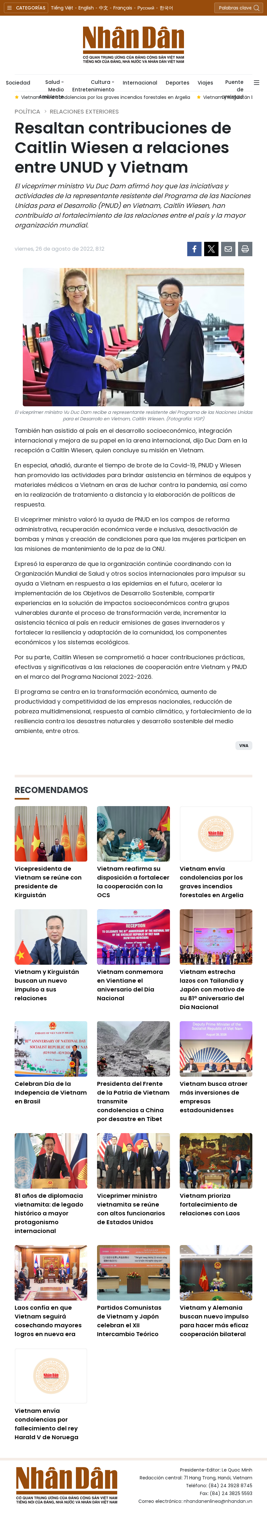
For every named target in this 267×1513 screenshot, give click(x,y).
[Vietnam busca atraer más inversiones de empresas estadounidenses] (216, 1049)
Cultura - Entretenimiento (93, 85)
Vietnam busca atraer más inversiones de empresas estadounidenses (213, 1097)
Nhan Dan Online (133, 45)
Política (27, 111)
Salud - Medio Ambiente (51, 85)
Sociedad (18, 82)
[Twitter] (211, 249)
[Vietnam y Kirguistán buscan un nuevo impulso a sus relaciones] (51, 937)
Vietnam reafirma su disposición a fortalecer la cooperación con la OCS (133, 882)
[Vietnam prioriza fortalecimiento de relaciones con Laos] (216, 1161)
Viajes (205, 82)
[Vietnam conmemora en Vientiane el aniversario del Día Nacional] (133, 937)
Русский (145, 8)
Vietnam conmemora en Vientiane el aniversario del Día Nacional (130, 985)
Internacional (140, 82)
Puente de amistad (232, 85)
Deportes (177, 82)
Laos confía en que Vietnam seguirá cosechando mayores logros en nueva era (48, 1320)
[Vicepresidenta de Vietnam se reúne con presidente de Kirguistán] (51, 834)
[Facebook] (194, 249)
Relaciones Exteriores (84, 111)
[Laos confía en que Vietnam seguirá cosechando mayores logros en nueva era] (51, 1273)
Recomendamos (51, 790)
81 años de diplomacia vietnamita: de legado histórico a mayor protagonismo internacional (49, 1213)
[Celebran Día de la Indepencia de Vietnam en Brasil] (51, 1049)
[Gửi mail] (228, 249)
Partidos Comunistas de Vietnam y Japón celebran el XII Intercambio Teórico (129, 1320)
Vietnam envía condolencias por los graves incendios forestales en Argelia (212, 882)
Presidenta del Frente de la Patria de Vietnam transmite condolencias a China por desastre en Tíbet (133, 1101)
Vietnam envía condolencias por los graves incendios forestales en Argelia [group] (105, 97)
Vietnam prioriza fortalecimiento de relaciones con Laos (210, 1204)
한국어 (166, 8)
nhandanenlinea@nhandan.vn (218, 1501)
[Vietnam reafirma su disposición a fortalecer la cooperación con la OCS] (133, 834)
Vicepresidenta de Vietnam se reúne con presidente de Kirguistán (48, 882)
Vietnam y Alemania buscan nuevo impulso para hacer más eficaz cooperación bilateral (214, 1320)
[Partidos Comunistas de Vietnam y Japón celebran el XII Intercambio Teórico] (133, 1273)
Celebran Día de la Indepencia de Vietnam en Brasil (51, 1092)
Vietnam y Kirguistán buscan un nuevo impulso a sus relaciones (47, 985)
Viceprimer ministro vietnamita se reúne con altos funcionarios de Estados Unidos (131, 1209)
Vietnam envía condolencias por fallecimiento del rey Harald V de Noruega (46, 1424)
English (86, 8)
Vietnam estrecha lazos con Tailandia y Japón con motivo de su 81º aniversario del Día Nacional (212, 989)
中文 (103, 8)
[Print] (245, 249)
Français (122, 8)
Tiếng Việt (62, 8)
